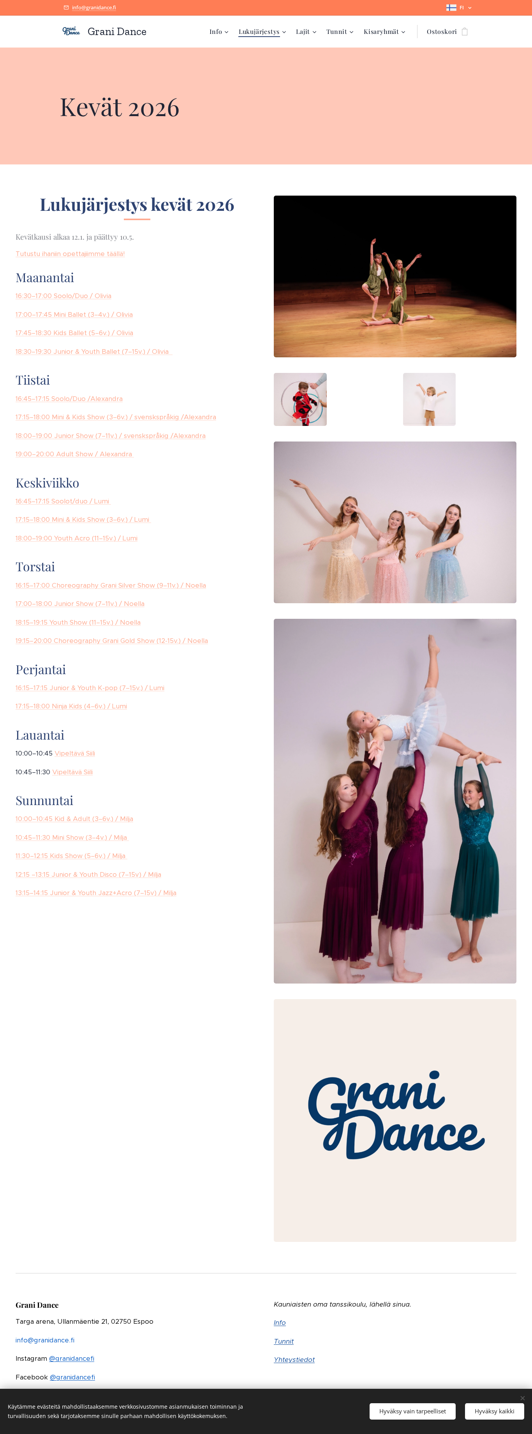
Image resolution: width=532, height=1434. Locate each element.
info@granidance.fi (94, 7)
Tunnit (284, 1341)
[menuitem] (220, 31)
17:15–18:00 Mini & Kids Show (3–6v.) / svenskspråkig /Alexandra (116, 417)
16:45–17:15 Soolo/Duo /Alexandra (69, 398)
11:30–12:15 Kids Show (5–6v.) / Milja (71, 855)
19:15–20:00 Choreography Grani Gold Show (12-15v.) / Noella (112, 640)
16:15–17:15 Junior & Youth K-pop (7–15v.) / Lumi (90, 687)
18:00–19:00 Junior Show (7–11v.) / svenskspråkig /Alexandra (111, 435)
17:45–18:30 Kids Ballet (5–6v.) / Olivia (74, 332)
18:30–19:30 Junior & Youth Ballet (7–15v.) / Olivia (94, 351)
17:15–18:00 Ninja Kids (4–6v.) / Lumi (71, 706)
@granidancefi (71, 1358)
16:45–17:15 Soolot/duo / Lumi (63, 501)
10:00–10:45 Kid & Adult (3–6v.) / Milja (74, 818)
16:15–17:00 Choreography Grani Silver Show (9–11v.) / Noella (111, 585)
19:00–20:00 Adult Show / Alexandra (75, 454)
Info (280, 1322)
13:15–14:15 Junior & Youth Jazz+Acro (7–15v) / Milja (96, 892)
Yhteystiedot (294, 1359)
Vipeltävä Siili (75, 753)
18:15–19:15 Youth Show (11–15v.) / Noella (78, 622)
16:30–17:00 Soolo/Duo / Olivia (63, 295)
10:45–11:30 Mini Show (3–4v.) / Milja (72, 837)
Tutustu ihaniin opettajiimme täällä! (70, 253)
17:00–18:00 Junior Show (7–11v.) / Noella (80, 603)
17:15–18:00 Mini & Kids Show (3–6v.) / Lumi (83, 519)
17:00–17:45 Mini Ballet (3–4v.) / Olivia (74, 314)
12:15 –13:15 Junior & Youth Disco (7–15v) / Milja (88, 874)
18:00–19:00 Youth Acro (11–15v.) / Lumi (76, 538)
